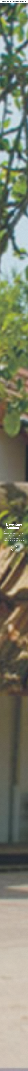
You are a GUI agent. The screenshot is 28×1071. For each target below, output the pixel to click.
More (14, 548)
